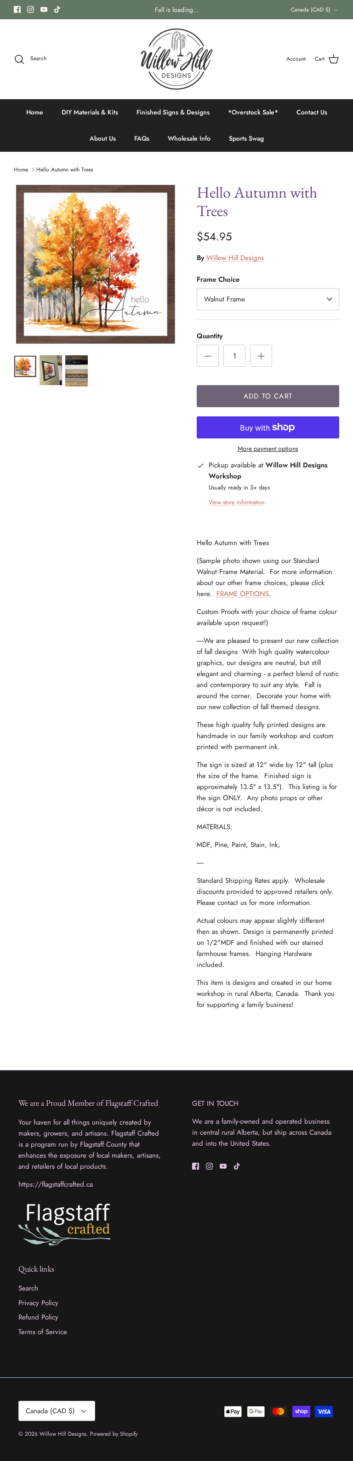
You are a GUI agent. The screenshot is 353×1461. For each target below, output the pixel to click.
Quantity (209, 336)
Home (34, 112)
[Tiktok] (57, 9)
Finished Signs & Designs (173, 112)
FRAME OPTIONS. (243, 594)
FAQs (141, 138)
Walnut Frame (224, 299)
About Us (103, 138)
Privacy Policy (38, 1303)
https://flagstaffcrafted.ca (55, 1184)
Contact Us (311, 112)
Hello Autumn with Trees (64, 169)
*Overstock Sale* (253, 112)
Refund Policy (38, 1317)
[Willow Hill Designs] (176, 59)
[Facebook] (17, 9)
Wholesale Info (189, 138)
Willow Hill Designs (235, 258)
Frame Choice (218, 279)
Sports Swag (246, 138)
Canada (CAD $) (310, 10)
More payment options (268, 449)
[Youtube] (43, 9)
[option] (95, 264)
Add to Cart (268, 396)
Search (28, 1288)
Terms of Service (42, 1332)
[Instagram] (30, 9)
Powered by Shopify (113, 1434)
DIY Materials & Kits (90, 112)
